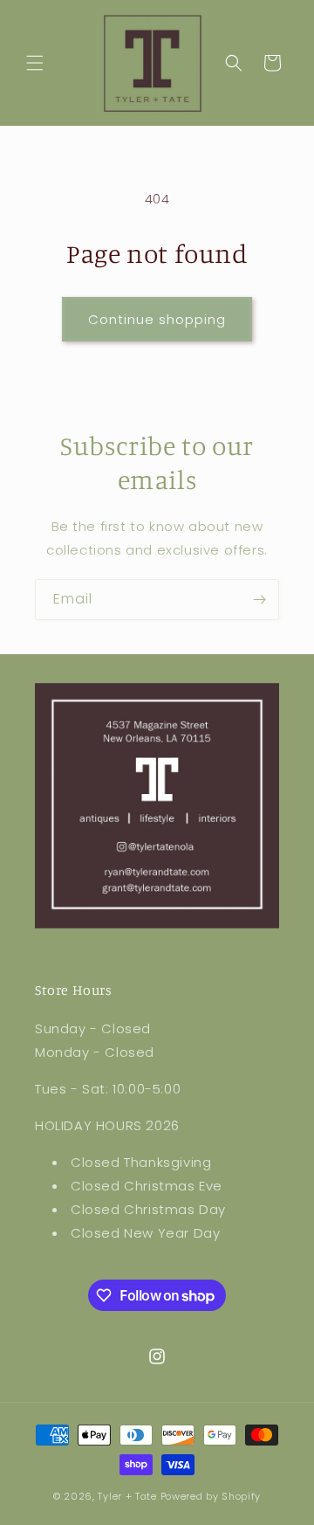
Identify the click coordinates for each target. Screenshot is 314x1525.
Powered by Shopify (211, 1496)
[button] (35, 63)
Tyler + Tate (129, 1496)
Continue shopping (157, 319)
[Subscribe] (259, 599)
